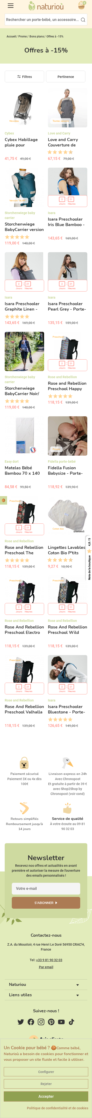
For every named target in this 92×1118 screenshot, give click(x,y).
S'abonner (44, 903)
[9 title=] (69, 152)
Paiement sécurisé (24, 774)
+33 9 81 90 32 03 (49, 960)
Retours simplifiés (24, 819)
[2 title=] (12, 237)
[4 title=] (22, 237)
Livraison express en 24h (68, 774)
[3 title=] (53, 152)
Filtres (27, 77)
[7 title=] (63, 152)
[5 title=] (58, 152)
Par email (46, 967)
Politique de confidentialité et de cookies (57, 1108)
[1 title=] (48, 152)
